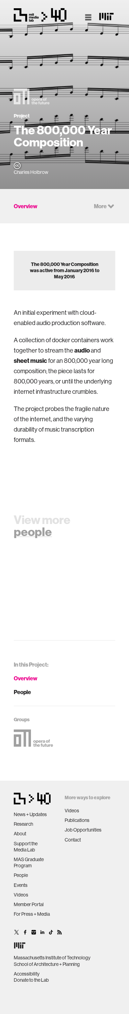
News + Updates (30, 814)
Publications (77, 820)
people (33, 531)
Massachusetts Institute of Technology (52, 958)
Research (23, 824)
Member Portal (29, 904)
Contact (73, 840)
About (20, 834)
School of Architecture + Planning (47, 964)
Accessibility (27, 974)
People (22, 692)
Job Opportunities (83, 830)
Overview (25, 678)
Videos (21, 895)
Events (21, 885)
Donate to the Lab (31, 980)
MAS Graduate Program (29, 862)
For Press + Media (32, 914)
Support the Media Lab (25, 846)
